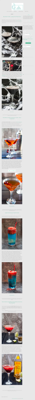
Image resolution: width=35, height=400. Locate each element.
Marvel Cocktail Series (19, 20)
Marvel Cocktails (11, 209)
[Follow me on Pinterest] (28, 22)
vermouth (14, 210)
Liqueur (9, 209)
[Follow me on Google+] (26, 22)
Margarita (9, 390)
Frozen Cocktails (9, 298)
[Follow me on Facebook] (24, 22)
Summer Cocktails (19, 298)
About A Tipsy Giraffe (9, 11)
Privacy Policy (26, 11)
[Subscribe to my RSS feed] (32, 22)
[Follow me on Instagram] (29, 22)
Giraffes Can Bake (21, 11)
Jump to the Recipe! (12, 24)
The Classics (15, 209)
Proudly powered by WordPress (14, 398)
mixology (15, 115)
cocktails (9, 115)
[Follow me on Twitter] (25, 22)
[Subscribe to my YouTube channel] (30, 22)
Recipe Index (15, 11)
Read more (24, 31)
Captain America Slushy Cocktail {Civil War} (12, 212)
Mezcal (14, 390)
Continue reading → (12, 206)
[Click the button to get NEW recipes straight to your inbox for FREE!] (28, 39)
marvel (13, 115)
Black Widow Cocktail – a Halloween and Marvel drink (12, 16)
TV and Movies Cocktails (18, 209)
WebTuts (22, 398)
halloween (11, 115)
